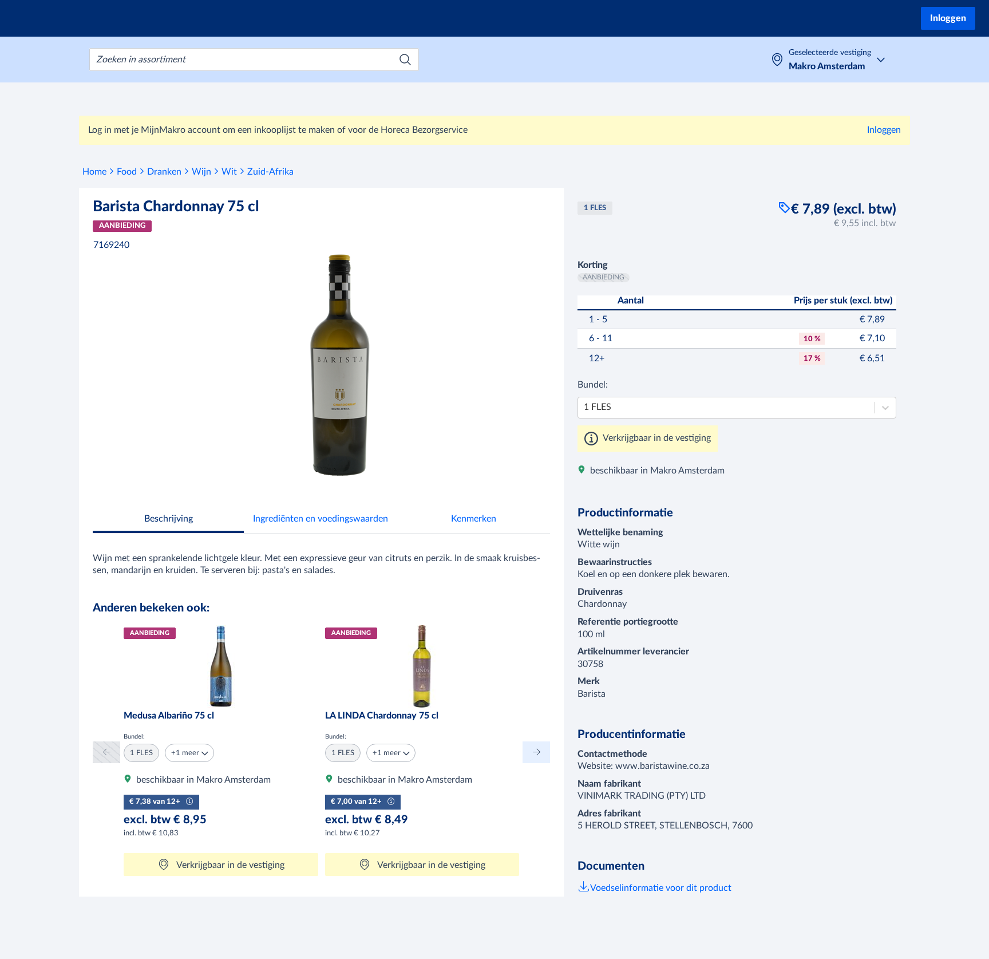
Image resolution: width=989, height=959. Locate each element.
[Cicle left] (106, 752)
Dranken (164, 171)
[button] (189, 753)
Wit (229, 171)
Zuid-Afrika (270, 171)
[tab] (168, 520)
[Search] (405, 59)
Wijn (201, 171)
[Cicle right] (536, 752)
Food (127, 171)
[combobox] (254, 59)
